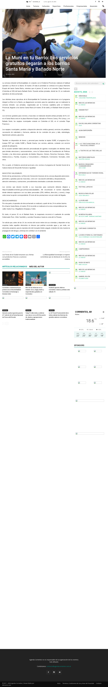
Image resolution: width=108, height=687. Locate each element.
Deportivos (57, 6)
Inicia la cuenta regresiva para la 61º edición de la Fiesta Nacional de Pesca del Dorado (12, 315)
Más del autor (36, 266)
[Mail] (102, 1)
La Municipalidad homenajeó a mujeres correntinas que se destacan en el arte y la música (55, 257)
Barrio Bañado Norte (11, 53)
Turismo (36, 6)
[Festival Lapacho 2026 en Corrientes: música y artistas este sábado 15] (59, 278)
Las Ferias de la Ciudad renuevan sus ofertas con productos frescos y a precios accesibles (18, 257)
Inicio (28, 6)
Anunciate (93, 6)
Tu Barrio (31, 53)
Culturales (46, 6)
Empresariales (82, 6)
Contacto (98, 683)
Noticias (5, 285)
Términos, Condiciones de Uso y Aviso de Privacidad (78, 683)
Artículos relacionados (14, 266)
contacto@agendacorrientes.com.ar (59, 666)
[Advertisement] (36, 243)
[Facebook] (95, 1)
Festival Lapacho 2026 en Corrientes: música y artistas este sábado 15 (59, 290)
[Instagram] (99, 1)
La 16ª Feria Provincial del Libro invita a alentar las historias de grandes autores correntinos (59, 315)
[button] (103, 6)
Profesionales (68, 6)
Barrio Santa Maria (22, 53)
